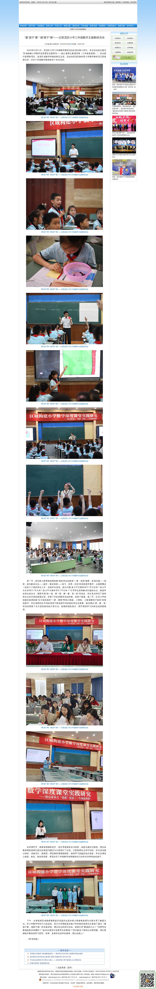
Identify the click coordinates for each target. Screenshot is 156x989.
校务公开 (49, 25)
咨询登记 (130, 25)
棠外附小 (119, 2)
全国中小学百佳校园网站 (78, 29)
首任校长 (130, 38)
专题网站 (102, 25)
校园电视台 (112, 25)
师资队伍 (118, 47)
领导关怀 (32, 25)
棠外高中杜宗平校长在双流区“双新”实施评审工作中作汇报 (50, 957)
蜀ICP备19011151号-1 (99, 977)
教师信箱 (121, 25)
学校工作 (58, 25)
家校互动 (76, 25)
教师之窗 (67, 25)
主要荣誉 (130, 43)
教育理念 (118, 43)
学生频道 (84, 25)
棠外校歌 (126, 2)
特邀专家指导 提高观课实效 (39, 963)
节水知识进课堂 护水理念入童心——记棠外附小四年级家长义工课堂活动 (55, 960)
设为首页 (133, 2)
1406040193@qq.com (101, 974)
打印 (83, 44)
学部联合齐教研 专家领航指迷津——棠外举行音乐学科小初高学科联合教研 (56, 953)
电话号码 (116, 971)
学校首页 (23, 25)
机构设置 (130, 52)
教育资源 (93, 25)
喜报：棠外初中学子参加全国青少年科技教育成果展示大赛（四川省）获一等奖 (124, 86)
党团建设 (40, 25)
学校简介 (118, 38)
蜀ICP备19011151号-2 (69, 977)
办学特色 (130, 47)
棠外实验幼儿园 (109, 2)
